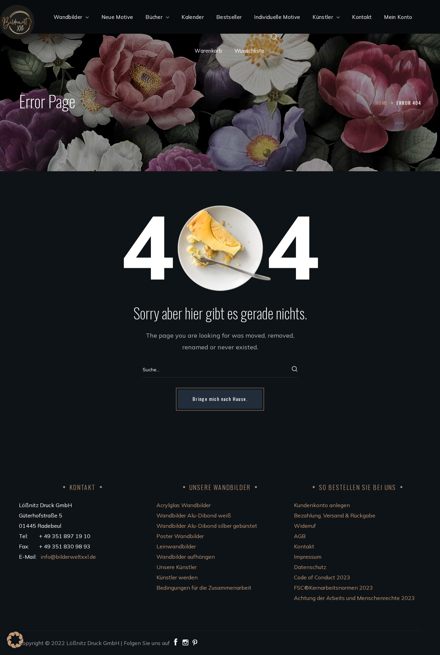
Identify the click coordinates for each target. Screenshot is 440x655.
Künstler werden (177, 577)
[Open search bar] (274, 37)
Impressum (307, 556)
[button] (220, 399)
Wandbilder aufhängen (185, 556)
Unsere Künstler (176, 567)
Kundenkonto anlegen (322, 505)
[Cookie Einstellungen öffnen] (15, 646)
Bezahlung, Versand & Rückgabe (334, 515)
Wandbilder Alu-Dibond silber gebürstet (206, 525)
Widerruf (305, 525)
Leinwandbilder (176, 546)
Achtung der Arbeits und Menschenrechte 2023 (354, 597)
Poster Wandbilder (180, 536)
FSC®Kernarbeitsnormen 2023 (333, 587)
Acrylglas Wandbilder (183, 505)
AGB (300, 536)
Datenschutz (310, 567)
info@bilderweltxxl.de (69, 556)
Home (381, 102)
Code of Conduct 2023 (322, 577)
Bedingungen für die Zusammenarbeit (203, 587)
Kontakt (304, 546)
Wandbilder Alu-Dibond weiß (193, 515)
